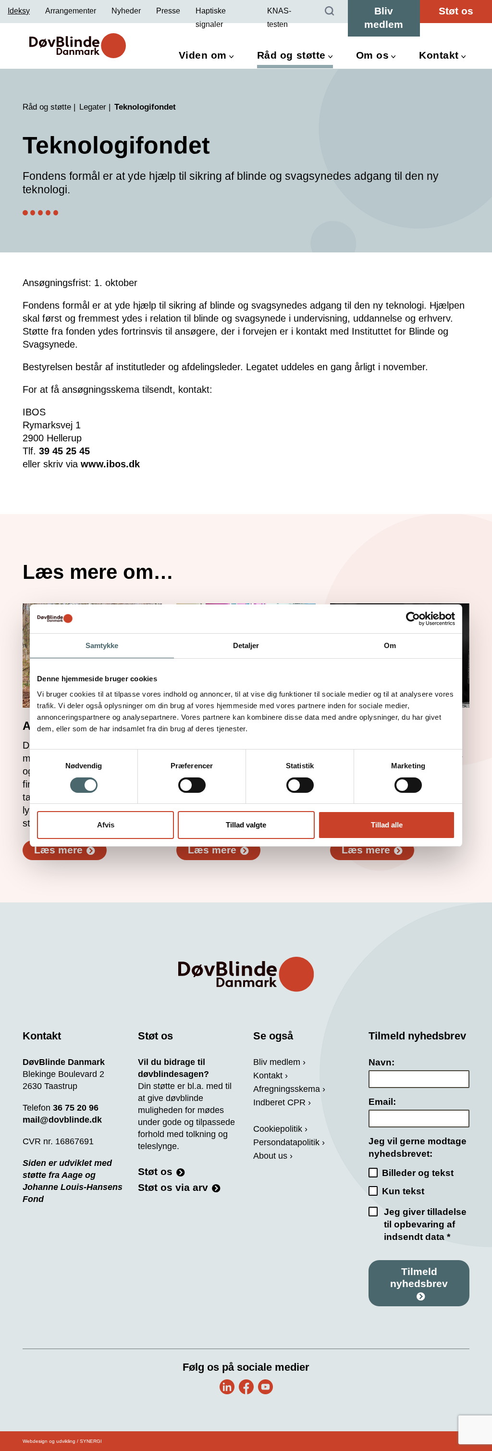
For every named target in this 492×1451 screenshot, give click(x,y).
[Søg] (330, 11)
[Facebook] (246, 1386)
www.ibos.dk (110, 464)
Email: (382, 1102)
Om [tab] (390, 645)
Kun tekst (403, 1191)
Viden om (203, 55)
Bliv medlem (383, 17)
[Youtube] (265, 1386)
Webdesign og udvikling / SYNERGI (62, 1441)
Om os (372, 55)
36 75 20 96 (75, 1108)
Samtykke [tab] (102, 645)
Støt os (456, 10)
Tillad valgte (246, 825)
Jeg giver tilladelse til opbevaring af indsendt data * (425, 1224)
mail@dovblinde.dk (62, 1120)
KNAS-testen (279, 17)
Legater (92, 107)
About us (270, 1156)
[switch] (192, 785)
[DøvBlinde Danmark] (77, 45)
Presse (168, 11)
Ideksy (19, 11)
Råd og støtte (291, 55)
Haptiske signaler (211, 17)
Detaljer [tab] (246, 645)
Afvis (105, 825)
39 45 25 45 (64, 451)
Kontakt (439, 55)
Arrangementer (70, 11)
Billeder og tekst (418, 1173)
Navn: (381, 1062)
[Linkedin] (227, 1386)
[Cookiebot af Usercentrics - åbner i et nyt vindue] (413, 619)
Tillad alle (387, 825)
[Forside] (246, 974)
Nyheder (126, 11)
